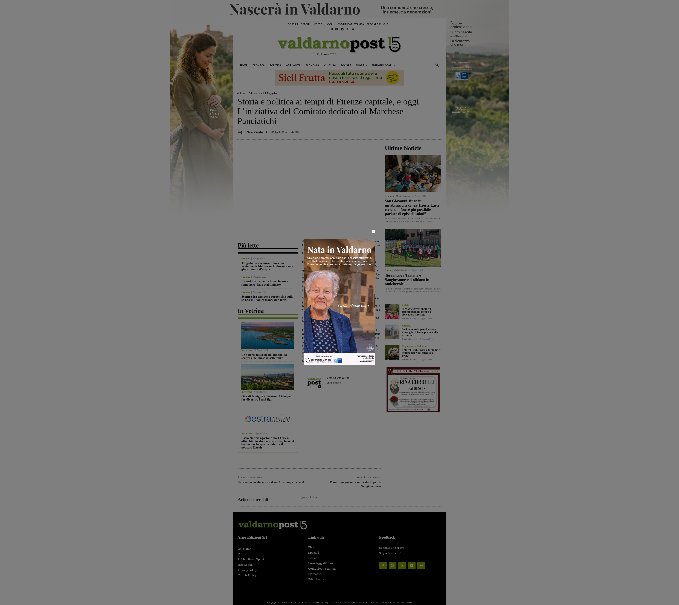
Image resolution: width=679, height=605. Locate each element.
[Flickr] (353, 29)
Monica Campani (403, 196)
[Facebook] (326, 29)
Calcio (388, 270)
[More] (438, 131)
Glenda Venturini (257, 132)
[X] (405, 131)
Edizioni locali (256, 93)
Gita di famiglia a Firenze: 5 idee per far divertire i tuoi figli (266, 397)
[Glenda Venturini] (240, 132)
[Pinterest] (413, 131)
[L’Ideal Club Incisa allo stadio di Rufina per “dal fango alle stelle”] (392, 352)
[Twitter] (347, 29)
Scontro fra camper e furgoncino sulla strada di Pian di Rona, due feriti (267, 298)
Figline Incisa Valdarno (414, 346)
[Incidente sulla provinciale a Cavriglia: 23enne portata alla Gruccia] (392, 332)
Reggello (272, 93)
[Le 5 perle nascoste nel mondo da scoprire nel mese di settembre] (267, 335)
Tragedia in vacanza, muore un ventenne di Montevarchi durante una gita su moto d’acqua (267, 266)
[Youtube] (337, 29)
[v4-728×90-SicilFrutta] (339, 78)
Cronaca (245, 258)
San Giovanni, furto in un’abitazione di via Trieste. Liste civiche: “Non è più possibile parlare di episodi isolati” (412, 207)
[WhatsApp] (429, 131)
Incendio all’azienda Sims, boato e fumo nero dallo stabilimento (264, 283)
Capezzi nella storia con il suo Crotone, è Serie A (271, 482)
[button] (437, 65)
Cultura (241, 93)
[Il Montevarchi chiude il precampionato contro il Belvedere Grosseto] (392, 311)
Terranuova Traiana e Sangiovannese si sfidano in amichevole (407, 279)
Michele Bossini (400, 270)
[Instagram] (331, 29)
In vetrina (246, 350)
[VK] (421, 131)
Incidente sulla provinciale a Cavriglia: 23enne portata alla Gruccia (420, 332)
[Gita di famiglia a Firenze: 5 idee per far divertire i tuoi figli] (267, 377)
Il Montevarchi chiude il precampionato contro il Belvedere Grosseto (416, 311)
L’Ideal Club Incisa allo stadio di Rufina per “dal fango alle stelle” (421, 352)
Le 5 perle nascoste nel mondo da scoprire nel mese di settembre (264, 356)
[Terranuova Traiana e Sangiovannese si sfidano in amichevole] (413, 247)
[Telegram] (342, 29)
